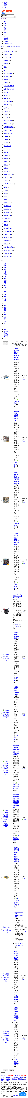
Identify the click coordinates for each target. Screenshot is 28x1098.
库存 (5, 338)
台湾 (5, 320)
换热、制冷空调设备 (9, 89)
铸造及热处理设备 (8, 184)
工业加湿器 (7, 218)
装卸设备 (6, 63)
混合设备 (6, 155)
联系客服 (23, 1094)
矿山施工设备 (7, 57)
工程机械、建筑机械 (9, 51)
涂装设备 (6, 139)
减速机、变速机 (8, 123)
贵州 (5, 305)
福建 (5, 287)
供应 (5, 329)
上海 (5, 265)
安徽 (5, 285)
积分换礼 (14, 1079)
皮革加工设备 (7, 237)
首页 (2, 46)
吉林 (5, 278)
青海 (5, 314)
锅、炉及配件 (7, 212)
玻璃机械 (6, 98)
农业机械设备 (7, 54)
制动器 (5, 196)
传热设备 (6, 161)
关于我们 (17, 1075)
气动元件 (6, 180)
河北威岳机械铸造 (16, 525)
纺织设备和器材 (8, 231)
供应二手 (6, 333)
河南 (5, 292)
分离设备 (6, 152)
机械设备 (10, 46)
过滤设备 (6, 79)
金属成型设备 (7, 130)
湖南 (5, 296)
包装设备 (6, 60)
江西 (5, 289)
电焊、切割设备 (8, 101)
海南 (5, 301)
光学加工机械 (7, 253)
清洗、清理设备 (8, 73)
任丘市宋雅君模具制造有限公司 (16, 902)
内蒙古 (5, 274)
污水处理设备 (7, 146)
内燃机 (5, 190)
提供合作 (6, 336)
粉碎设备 (6, 92)
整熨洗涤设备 (7, 206)
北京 (5, 264)
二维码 (5, 5)
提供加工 (6, 335)
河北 (5, 271)
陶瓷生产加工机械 (8, 250)
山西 (5, 273)
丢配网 (17, 1095)
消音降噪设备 (7, 215)
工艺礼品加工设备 (8, 247)
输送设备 (6, 149)
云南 (5, 307)
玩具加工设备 (7, 228)
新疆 (5, 318)
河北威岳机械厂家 (16, 403)
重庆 (5, 269)
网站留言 (20, 1079)
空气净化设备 (7, 76)
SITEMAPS (15, 1077)
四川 (5, 303)
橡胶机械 (6, 165)
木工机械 (6, 117)
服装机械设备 (7, 234)
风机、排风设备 (8, 120)
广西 (5, 300)
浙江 (5, 283)
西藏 (5, 309)
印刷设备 (6, 114)
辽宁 (5, 276)
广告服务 (8, 1079)
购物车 (5, 7)
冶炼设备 (6, 171)
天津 (5, 267)
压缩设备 (6, 136)
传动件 (5, 108)
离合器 (5, 199)
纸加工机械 (7, 240)
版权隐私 (8, 1077)
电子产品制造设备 (8, 127)
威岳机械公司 (16, 678)
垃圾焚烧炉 (7, 209)
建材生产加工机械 (8, 174)
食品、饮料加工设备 (9, 86)
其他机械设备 (7, 256)
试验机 (5, 193)
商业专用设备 (7, 177)
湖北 (5, 294)
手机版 (5, 4)
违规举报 (6, 1080)
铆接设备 (6, 225)
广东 (5, 298)
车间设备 (6, 142)
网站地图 (21, 1077)
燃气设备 (6, 221)
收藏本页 (6, 2)
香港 (5, 321)
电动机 (5, 187)
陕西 (5, 310)
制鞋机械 (6, 244)
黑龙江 (5, 280)
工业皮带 (6, 111)
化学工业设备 (7, 202)
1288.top (12, 1095)
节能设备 (6, 82)
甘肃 (5, 312)
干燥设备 (6, 158)
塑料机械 (6, 95)
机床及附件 (17, 46)
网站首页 (3, 1075)
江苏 (5, 282)
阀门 (5, 67)
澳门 (5, 323)
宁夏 (5, 316)
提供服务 (6, 331)
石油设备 (6, 168)
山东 (5, 291)
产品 (5, 46)
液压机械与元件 (8, 133)
